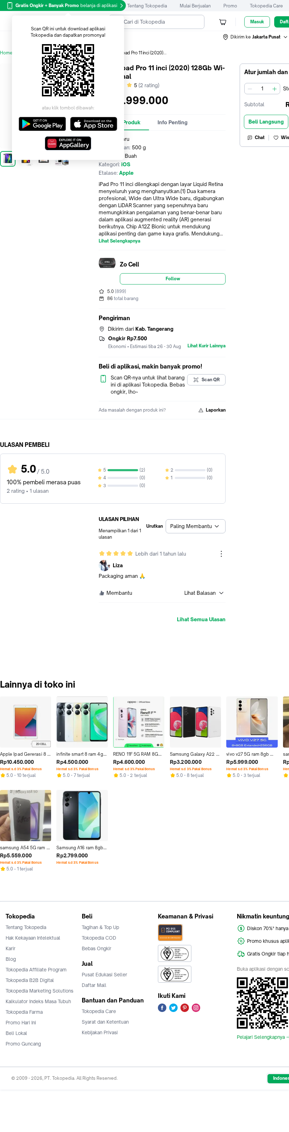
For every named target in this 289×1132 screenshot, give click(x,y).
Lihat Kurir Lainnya (206, 345)
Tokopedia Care (266, 5)
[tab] (172, 122)
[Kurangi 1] (250, 88)
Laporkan (216, 410)
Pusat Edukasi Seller (104, 974)
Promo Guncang (23, 1044)
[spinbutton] (262, 88)
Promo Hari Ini (21, 1022)
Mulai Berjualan (195, 5)
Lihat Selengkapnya (119, 241)
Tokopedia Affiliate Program (36, 969)
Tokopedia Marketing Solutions (39, 991)
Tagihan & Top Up (100, 927)
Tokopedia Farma (24, 1012)
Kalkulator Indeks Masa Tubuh (38, 1001)
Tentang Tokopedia (147, 5)
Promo (230, 5)
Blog (11, 959)
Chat (260, 137)
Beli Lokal (16, 1033)
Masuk (257, 21)
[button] (255, 37)
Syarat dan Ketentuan (105, 1022)
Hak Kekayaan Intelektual (33, 938)
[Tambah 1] (274, 88)
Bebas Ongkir (96, 948)
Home (6, 52)
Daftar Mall (94, 985)
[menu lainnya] (221, 554)
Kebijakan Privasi (100, 1032)
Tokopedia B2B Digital (30, 980)
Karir (11, 948)
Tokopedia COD (99, 938)
